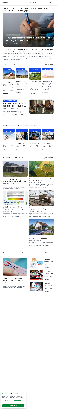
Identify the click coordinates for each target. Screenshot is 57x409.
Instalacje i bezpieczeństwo (39, 2)
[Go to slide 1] (49, 44)
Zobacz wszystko (49, 64)
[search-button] (50, 2)
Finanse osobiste (32, 2)
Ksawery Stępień (6, 183)
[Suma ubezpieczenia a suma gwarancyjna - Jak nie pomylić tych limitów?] (28, 30)
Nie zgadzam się (13, 402)
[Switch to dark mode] (53, 3)
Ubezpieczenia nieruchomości (20, 2)
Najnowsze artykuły (12, 2)
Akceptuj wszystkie (13, 405)
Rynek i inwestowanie (47, 2)
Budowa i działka (27, 2)
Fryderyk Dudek (8, 43)
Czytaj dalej (6, 118)
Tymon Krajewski (6, 211)
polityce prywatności (17, 400)
